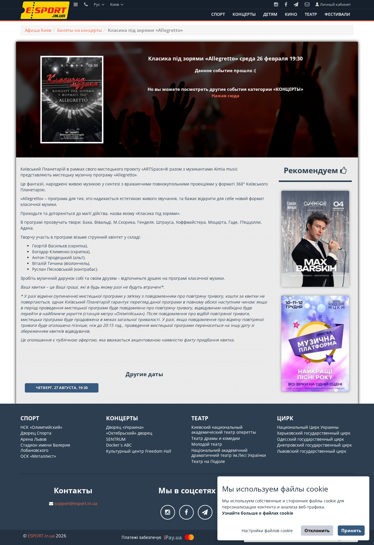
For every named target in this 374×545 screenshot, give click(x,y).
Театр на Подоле (208, 461)
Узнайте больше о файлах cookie (257, 513)
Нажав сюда (225, 95)
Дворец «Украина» (125, 427)
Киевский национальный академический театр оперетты (223, 429)
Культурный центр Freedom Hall (138, 451)
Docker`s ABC (119, 445)
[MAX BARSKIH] (315, 239)
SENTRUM (116, 439)
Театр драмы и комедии (215, 438)
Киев (115, 4)
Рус (97, 4)
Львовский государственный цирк (311, 451)
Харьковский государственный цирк (313, 433)
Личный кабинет (335, 4)
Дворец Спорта (35, 433)
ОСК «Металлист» (38, 456)
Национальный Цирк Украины (308, 427)
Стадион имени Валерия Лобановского (45, 447)
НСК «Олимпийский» (41, 427)
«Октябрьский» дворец (129, 433)
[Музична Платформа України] (315, 344)
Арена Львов (33, 439)
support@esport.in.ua (75, 503)
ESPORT (41, 536)
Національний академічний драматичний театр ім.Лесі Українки (228, 452)
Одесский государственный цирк (310, 439)
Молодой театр (206, 444)
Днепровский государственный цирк (314, 445)
